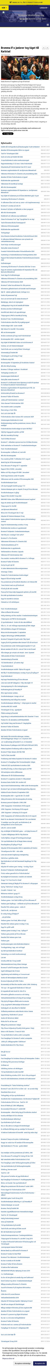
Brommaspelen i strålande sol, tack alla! (13, 452)
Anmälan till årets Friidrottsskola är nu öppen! (15, 1311)
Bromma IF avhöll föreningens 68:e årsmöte (14, 967)
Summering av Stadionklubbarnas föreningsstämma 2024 (19, 255)
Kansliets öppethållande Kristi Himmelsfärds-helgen (17, 1212)
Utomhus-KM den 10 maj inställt (11, 961)
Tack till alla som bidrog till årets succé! (13, 1228)
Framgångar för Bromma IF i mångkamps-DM (15, 1328)
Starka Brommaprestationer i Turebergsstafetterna (16, 1235)
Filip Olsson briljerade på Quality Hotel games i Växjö (17, 1028)
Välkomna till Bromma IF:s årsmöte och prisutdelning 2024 (19, 278)
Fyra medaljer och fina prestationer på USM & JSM (16, 1153)
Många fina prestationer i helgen (11, 1025)
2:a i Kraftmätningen (7, 1274)
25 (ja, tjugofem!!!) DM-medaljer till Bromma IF (15, 1005)
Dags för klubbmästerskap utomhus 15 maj (14, 525)
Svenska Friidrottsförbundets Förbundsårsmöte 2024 (17, 251)
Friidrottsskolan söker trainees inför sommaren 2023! (17, 417)
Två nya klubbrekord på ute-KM (11, 1225)
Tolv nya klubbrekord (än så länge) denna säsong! (16, 841)
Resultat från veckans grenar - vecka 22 (13, 907)
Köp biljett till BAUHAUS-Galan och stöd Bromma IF (17, 342)
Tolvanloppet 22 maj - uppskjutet (11, 710)
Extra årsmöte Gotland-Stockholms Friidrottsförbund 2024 (19, 236)
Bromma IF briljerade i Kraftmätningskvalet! (14, 870)
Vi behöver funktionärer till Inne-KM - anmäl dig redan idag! (19, 1132)
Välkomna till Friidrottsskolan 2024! (12, 282)
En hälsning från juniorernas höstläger (13, 1062)
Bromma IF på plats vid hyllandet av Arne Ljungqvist (17, 209)
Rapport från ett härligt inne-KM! (11, 578)
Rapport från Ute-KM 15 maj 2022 (11, 496)
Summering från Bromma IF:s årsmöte (12, 199)
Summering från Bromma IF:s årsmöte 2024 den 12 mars (18, 267)
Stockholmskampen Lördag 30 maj (11, 897)
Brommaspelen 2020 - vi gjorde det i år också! (15, 796)
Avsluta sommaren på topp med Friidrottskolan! (16, 336)
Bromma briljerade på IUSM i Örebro (12, 981)
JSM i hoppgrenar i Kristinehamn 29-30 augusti (15, 806)
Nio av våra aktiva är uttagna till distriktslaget (15, 1126)
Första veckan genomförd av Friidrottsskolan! (15, 873)
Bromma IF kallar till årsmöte (10, 396)
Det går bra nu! (5, 1052)
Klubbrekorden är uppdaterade (10, 548)
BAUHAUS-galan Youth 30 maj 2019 (12, 1198)
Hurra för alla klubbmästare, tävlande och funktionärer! (18, 1079)
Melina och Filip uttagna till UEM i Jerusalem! (15, 472)
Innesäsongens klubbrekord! (10, 376)
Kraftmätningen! (6, 263)
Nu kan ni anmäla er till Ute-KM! (10, 1261)
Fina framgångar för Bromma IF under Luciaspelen (16, 1038)
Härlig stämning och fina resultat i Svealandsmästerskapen (19, 615)
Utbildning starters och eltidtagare (12, 1068)
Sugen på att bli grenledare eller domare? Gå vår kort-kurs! (19, 642)
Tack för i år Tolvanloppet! (9, 1215)
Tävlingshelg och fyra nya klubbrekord (13, 1095)
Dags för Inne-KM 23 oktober (10, 599)
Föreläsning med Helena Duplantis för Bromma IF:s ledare (19, 759)
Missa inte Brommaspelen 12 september (13, 632)
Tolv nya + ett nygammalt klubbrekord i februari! (16, 988)
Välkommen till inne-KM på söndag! (12, 184)
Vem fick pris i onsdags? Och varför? (12, 535)
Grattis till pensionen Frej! (9, 295)
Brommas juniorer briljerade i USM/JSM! (13, 802)
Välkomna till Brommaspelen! (10, 226)
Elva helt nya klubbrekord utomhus (12, 595)
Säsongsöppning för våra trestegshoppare (14, 686)
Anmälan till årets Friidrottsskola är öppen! (14, 177)
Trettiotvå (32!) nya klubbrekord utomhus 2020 (15, 765)
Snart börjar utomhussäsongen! (11, 245)
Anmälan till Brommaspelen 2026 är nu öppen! (15, 150)
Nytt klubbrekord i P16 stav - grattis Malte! (14, 1146)
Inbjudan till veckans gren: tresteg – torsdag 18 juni (17, 867)
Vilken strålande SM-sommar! (10, 612)
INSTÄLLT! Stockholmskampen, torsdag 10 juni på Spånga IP (20, 673)
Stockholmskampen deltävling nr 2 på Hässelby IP (16, 1201)
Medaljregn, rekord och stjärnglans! (12, 302)
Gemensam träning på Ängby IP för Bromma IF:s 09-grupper (19, 883)
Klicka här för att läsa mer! (9, 1021)
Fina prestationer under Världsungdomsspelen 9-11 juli (18, 646)
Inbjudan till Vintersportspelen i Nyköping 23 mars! (17, 1301)
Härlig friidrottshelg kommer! (10, 1218)
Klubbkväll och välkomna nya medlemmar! (14, 216)
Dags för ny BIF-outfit (7, 927)
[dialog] (25, 1355)
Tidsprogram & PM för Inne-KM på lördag (14, 315)
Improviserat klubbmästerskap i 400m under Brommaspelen (19, 786)
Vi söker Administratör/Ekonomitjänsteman (14, 568)
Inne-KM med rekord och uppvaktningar (13, 312)
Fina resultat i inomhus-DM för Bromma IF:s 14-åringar (17, 558)
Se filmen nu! (5, 1065)
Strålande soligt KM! (7, 359)
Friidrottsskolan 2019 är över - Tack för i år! (14, 1102)
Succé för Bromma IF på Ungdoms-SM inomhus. (16, 1287)
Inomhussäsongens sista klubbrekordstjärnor (15, 944)
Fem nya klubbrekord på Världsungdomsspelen (15, 1166)
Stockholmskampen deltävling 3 (11, 1119)
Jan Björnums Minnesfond (9, 509)
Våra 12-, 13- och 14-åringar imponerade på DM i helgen (18, 626)
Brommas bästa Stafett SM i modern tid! (13, 782)
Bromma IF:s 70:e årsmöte (9, 538)
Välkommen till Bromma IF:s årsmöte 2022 (14, 541)
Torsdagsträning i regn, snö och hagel (13, 947)
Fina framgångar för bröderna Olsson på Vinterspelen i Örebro (20, 1058)
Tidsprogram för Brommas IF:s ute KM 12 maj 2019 (17, 1239)
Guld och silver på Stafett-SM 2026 (12, 157)
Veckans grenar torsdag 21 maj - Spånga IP (14, 930)
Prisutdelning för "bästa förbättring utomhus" (15, 1085)
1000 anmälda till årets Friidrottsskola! (13, 656)
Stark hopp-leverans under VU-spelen (12, 476)
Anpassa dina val (8, 1358)
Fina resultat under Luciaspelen (11, 407)
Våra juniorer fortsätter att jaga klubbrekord (15, 1176)
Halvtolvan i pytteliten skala (9, 858)
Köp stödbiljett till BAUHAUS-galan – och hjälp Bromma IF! (19, 831)
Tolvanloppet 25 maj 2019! (9, 1341)
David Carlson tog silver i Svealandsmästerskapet (16, 1281)
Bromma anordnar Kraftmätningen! (11, 309)
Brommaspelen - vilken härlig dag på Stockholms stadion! (19, 1112)
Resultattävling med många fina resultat (13, 700)
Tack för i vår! (5, 1173)
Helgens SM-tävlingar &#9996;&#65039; (13, 636)
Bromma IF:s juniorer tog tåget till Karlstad (14, 1314)
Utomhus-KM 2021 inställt (9, 706)
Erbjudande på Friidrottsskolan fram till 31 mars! (16, 167)
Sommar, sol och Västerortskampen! (12, 346)
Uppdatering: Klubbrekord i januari (12, 1015)
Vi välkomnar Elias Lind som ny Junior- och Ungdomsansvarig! (20, 202)
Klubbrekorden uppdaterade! (10, 180)
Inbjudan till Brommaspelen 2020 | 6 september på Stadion (19, 848)
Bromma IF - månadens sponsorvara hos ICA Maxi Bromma (19, 442)
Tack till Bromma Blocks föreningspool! (13, 223)
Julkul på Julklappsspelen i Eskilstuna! (13, 1042)
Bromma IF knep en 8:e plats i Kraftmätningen (15, 1139)
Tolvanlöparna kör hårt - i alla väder (12, 851)
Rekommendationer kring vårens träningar (14, 964)
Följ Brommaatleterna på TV (9, 545)
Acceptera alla (40, 1363)
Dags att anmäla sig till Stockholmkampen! (14, 503)
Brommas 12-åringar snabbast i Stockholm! (14, 369)
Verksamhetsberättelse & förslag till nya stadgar (16, 998)
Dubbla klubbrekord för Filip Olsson (12, 1045)
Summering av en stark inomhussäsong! (13, 954)
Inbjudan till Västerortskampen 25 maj (13, 516)
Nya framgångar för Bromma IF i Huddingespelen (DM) (18, 1180)
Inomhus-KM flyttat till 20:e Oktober (12, 1116)
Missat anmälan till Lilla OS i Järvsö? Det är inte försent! (18, 649)
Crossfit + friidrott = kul (8, 890)
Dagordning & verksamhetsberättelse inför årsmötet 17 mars (20, 716)
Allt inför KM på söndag (8, 366)
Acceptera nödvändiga (22, 1363)
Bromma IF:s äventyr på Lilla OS (11, 206)
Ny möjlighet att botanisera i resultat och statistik (16, 877)
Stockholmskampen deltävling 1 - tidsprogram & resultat (18, 703)
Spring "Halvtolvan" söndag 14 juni (12, 887)
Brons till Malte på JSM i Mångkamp (12, 1105)
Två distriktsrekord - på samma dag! (12, 663)
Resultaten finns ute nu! (8, 1092)
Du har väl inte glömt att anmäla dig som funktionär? (17, 1277)
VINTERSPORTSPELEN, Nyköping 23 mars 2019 (15, 1271)
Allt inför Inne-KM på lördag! (9, 435)
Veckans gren (5, 941)
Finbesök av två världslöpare (10, 602)
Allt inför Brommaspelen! (8, 187)
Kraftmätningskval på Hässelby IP (11, 689)
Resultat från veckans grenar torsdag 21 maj (15, 924)
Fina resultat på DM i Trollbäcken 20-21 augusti (15, 459)
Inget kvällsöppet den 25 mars (10, 971)
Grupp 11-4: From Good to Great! (11, 880)
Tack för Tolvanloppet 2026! (9, 153)
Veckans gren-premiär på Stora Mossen (13, 934)
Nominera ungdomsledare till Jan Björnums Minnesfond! (18, 170)
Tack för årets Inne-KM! (8, 755)
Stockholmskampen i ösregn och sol (12, 696)
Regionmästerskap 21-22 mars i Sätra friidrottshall (16, 164)
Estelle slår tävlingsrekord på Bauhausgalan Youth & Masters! (20, 147)
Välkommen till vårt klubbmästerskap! (13, 775)
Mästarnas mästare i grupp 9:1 (10, 893)
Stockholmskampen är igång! (10, 492)
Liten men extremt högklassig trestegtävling (14, 855)
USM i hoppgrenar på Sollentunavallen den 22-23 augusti (19, 816)
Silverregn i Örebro (7, 572)
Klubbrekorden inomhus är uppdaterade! (13, 528)
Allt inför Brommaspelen (8, 212)
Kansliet (3, 1055)
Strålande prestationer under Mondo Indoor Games (17, 1011)
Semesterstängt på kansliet (9, 659)
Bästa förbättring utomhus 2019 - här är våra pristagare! (18, 1075)
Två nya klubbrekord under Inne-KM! (12, 1072)
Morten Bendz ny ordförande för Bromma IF (14, 1250)
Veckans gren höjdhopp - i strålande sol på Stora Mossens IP (20, 904)
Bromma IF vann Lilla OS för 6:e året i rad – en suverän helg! (19, 1089)
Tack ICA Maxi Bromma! (8, 439)
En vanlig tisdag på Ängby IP (10, 914)
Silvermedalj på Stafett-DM (9, 352)
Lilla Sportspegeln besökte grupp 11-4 (13, 486)
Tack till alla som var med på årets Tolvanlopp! (15, 349)
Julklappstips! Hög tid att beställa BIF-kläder (15, 305)
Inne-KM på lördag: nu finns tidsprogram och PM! (16, 769)
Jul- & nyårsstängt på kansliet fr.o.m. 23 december (16, 742)
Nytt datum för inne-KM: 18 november (12, 329)
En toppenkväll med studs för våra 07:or (13, 991)
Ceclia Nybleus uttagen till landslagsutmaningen (16, 838)
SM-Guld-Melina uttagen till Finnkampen (13, 629)
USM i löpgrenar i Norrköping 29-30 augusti (14, 809)
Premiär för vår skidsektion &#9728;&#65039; (15, 720)
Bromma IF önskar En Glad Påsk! (11, 1254)
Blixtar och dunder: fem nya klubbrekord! (13, 1183)
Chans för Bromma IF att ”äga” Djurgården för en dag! (17, 219)
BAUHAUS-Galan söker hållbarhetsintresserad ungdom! (18, 499)
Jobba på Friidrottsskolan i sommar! (12, 400)
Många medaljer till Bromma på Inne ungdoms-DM (16, 1308)
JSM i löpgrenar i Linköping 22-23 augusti (14, 812)
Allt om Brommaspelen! (8, 332)
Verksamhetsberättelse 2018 (10, 1298)
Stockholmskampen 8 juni (9, 482)
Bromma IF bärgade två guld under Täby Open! (15, 639)
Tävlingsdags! (5, 233)
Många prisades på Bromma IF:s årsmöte (13, 1284)
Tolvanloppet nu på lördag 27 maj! (11, 356)
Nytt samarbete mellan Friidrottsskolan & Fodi (15, 1159)
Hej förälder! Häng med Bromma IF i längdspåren (16, 723)
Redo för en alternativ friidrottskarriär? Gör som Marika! (18, 819)
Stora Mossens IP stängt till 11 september (14, 466)
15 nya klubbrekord (7, 666)
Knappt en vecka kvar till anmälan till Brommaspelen (17, 1142)
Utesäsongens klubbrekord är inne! (12, 420)
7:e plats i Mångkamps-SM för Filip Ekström (14, 834)
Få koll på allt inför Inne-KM (9, 589)
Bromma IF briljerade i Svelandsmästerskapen (15, 531)
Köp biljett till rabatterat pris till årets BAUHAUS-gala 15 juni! (20, 196)
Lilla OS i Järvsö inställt (8, 828)
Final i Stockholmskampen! (9, 449)
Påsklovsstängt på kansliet (9, 713)
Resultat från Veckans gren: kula (11, 937)
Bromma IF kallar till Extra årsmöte (11, 1264)
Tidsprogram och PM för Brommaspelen (13, 619)
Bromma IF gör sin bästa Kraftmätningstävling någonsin (18, 789)
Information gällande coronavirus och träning (15, 994)
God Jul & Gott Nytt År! (8, 413)
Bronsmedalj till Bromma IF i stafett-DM (13, 1109)
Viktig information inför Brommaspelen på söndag (16, 799)
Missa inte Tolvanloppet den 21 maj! (12, 513)
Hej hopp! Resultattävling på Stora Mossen (14, 679)
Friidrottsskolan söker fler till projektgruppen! (15, 322)
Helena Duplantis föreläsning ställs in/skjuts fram (16, 749)
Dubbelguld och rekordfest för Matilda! (13, 1008)
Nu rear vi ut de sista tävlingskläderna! (13, 1318)
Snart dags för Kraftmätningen (10, 275)
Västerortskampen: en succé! (10, 1205)
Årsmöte (3, 1291)
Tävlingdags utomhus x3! (9, 373)
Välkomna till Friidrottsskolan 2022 (12, 555)
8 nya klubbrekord (6, 676)
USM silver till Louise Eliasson (10, 1294)
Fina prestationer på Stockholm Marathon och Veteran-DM (19, 582)
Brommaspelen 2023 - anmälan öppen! (12, 339)
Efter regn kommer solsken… (10, 693)
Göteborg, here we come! (9, 1169)
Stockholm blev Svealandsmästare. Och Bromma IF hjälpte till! (20, 1099)
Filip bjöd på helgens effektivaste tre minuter (15, 1001)
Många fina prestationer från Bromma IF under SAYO (17, 1186)
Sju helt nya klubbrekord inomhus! (11, 951)
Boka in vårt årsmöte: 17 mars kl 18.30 (13, 1031)
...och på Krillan (6, 917)
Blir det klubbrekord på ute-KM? (11, 1232)
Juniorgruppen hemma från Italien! (11, 1247)
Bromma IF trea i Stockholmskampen (12, 319)
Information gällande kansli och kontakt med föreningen (18, 289)
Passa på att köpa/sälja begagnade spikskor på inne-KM (18, 592)
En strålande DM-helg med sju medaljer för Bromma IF (17, 1129)
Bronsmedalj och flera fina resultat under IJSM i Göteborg (19, 984)
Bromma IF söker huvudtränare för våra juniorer (16, 285)
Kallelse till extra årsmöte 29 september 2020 (15, 792)
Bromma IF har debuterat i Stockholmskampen (15, 1257)
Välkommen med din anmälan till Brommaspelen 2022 (17, 479)
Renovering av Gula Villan (9, 410)
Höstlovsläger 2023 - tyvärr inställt (11, 326)
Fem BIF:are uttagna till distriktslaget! (12, 1304)
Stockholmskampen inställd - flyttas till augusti (15, 669)
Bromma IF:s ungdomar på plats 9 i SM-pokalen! (16, 779)
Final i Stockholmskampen (9, 609)
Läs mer (3, 957)
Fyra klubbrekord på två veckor (11, 1122)
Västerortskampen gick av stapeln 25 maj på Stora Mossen (19, 489)
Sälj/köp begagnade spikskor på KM (12, 432)
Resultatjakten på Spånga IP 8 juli (11, 845)
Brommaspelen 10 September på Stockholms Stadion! (17, 363)
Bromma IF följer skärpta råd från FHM (13, 752)
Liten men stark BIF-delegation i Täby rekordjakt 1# (17, 683)
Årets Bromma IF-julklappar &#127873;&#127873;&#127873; (19, 745)
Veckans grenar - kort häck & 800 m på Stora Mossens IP (18, 900)
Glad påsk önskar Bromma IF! (10, 379)
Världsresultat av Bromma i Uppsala (12, 552)
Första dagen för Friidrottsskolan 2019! (13, 1190)
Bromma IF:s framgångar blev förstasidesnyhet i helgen (18, 762)
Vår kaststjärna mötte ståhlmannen (11, 772)
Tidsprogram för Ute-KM (8, 506)
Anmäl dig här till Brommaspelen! (11, 462)
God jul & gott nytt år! (8, 565)
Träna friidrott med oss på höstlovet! (12, 585)
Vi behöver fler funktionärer (9, 1267)
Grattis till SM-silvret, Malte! (9, 1018)
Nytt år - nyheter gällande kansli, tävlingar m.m (15, 292)
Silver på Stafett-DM (7, 1222)
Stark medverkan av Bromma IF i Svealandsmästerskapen (18, 445)
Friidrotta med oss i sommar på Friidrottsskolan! (16, 1324)
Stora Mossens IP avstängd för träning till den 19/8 (17, 1156)
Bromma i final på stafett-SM (10, 1208)
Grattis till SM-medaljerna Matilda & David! (14, 978)
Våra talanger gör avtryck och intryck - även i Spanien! (17, 652)
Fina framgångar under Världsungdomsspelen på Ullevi (18, 1163)
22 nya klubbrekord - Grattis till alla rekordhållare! (16, 622)
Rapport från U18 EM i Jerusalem (11, 469)
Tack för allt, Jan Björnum (9, 910)
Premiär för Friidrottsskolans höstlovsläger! (14, 575)
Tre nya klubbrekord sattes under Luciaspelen (15, 1035)
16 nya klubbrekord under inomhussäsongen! (15, 160)
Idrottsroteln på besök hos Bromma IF (13, 393)
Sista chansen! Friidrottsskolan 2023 (12, 403)
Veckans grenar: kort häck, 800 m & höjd (13, 920)
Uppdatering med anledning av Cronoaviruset (15, 974)
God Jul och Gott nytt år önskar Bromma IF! (14, 299)
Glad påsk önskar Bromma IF (10, 248)
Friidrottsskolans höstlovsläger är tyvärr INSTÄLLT (16, 429)
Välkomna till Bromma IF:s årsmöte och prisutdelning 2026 (19, 174)
